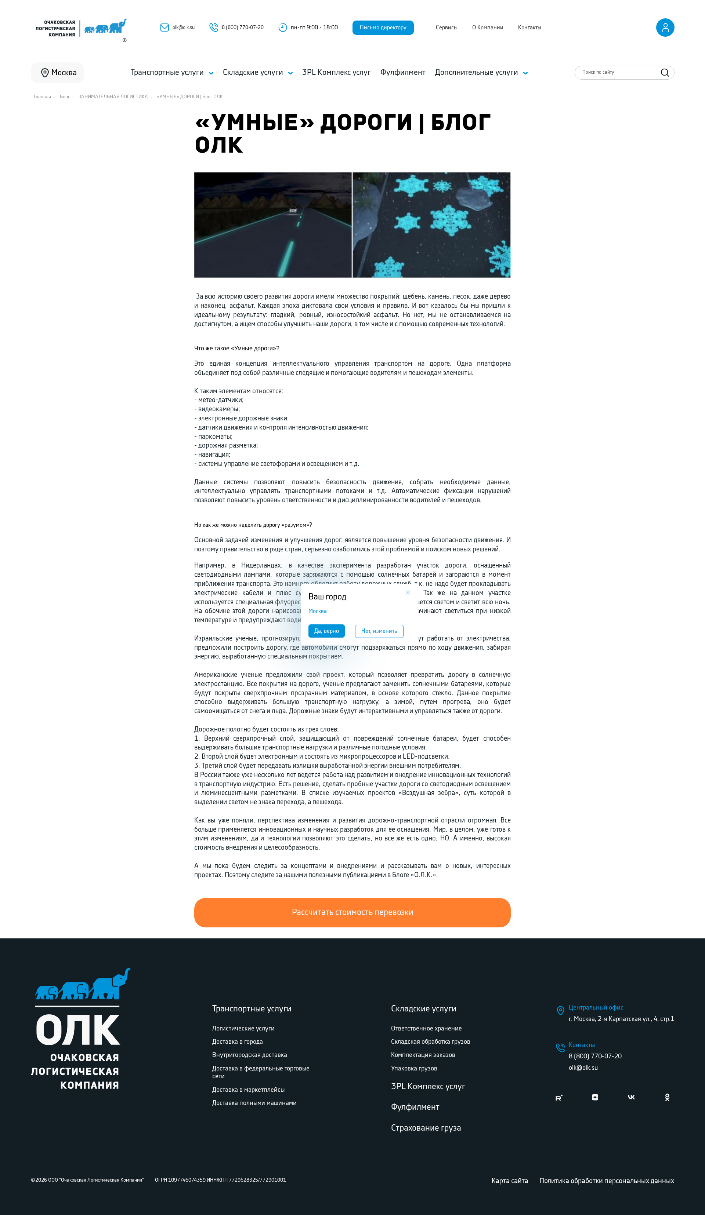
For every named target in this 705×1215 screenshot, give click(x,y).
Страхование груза (426, 1128)
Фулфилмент (415, 1107)
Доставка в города (237, 1042)
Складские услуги (423, 1009)
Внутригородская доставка (249, 1055)
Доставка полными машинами (254, 1103)
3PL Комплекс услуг (428, 1087)
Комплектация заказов (423, 1055)
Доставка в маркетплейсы (248, 1090)
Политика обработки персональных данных (606, 1181)
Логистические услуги (243, 1029)
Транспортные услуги (252, 1009)
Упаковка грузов (414, 1069)
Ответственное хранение (426, 1029)
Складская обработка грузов (430, 1042)
